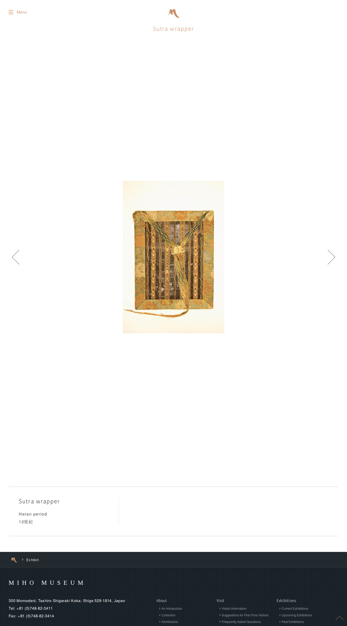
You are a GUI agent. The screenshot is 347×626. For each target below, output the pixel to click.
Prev (15, 257)
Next (332, 257)
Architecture (170, 621)
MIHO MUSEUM (47, 582)
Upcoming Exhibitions (297, 615)
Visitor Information (234, 608)
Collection (169, 615)
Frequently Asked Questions (241, 621)
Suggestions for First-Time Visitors (245, 615)
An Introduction (172, 608)
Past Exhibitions (293, 621)
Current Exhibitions (295, 608)
